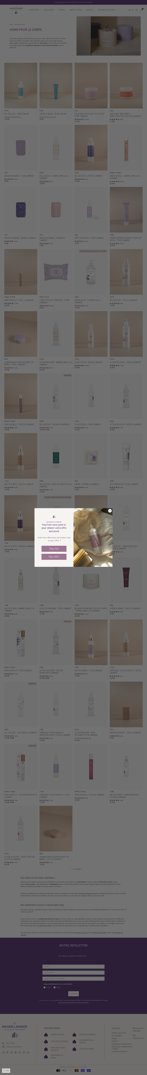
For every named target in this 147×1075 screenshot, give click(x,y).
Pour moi (54, 548)
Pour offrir (54, 556)
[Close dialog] (110, 510)
